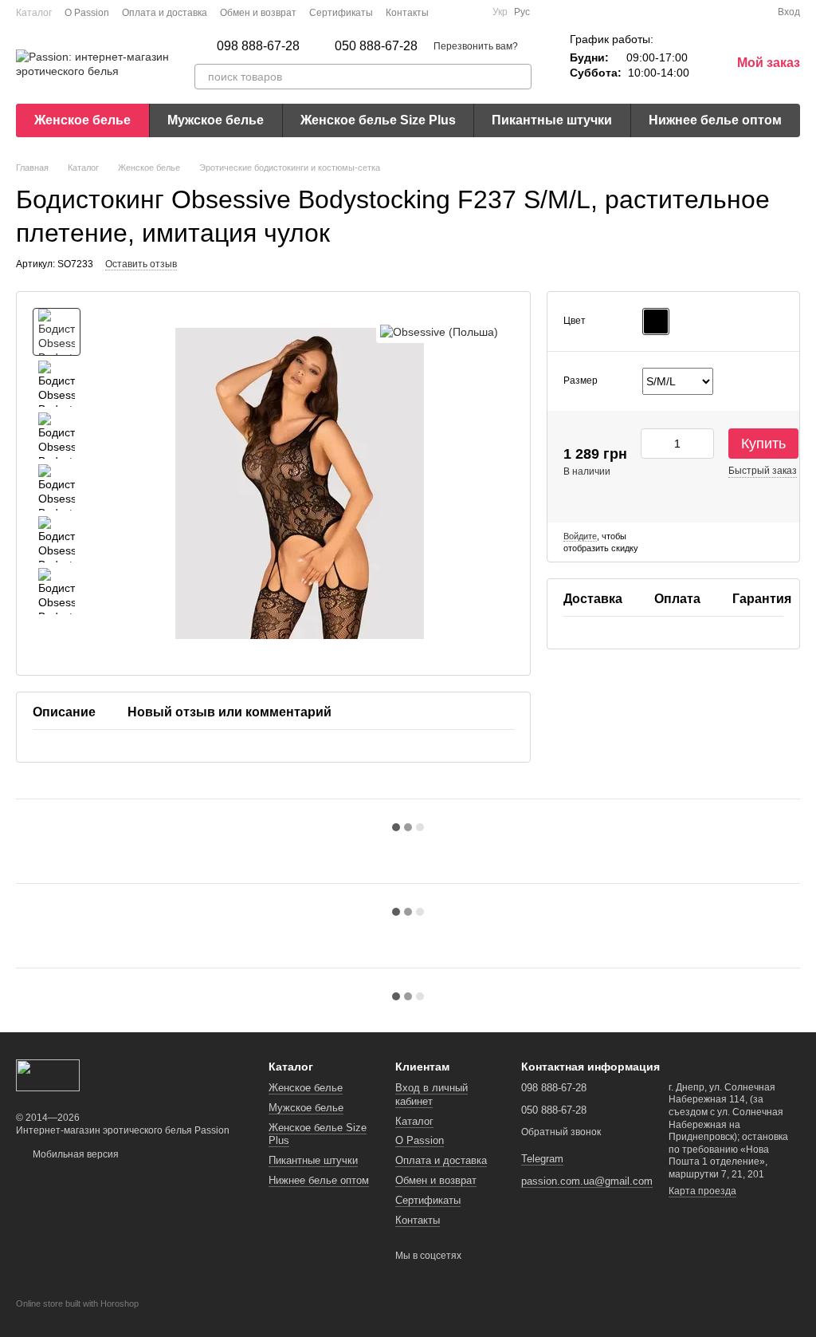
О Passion (87, 12)
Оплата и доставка (164, 12)
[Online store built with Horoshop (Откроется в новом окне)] (77, 1318)
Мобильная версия (74, 1154)
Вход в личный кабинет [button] (431, 1094)
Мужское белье (215, 120)
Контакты (407, 12)
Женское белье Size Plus (378, 120)
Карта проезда (702, 1191)
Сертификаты (341, 12)
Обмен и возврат (258, 12)
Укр (500, 12)
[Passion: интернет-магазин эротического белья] (48, 1074)
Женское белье (82, 120)
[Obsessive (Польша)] (439, 331)
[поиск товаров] (519, 76)
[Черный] (655, 321)
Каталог (34, 12)
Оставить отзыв (141, 264)
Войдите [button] (580, 536)
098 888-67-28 (258, 46)
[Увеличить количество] (702, 443)
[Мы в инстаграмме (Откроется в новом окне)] (470, 12)
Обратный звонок (561, 1132)
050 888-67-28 (376, 46)
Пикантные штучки (552, 120)
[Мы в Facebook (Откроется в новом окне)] (451, 12)
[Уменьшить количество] (652, 443)
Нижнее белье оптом (715, 120)
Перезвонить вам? (476, 46)
